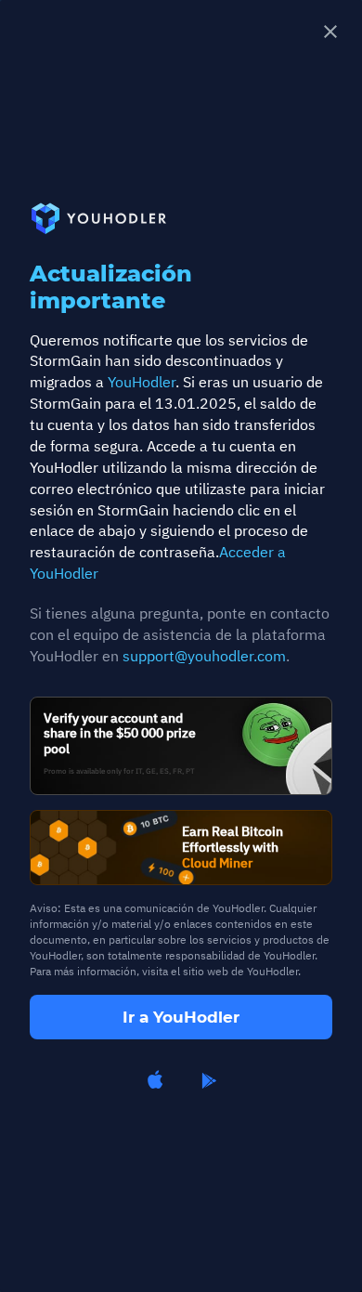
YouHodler (141, 381)
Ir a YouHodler (181, 1017)
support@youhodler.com (204, 655)
